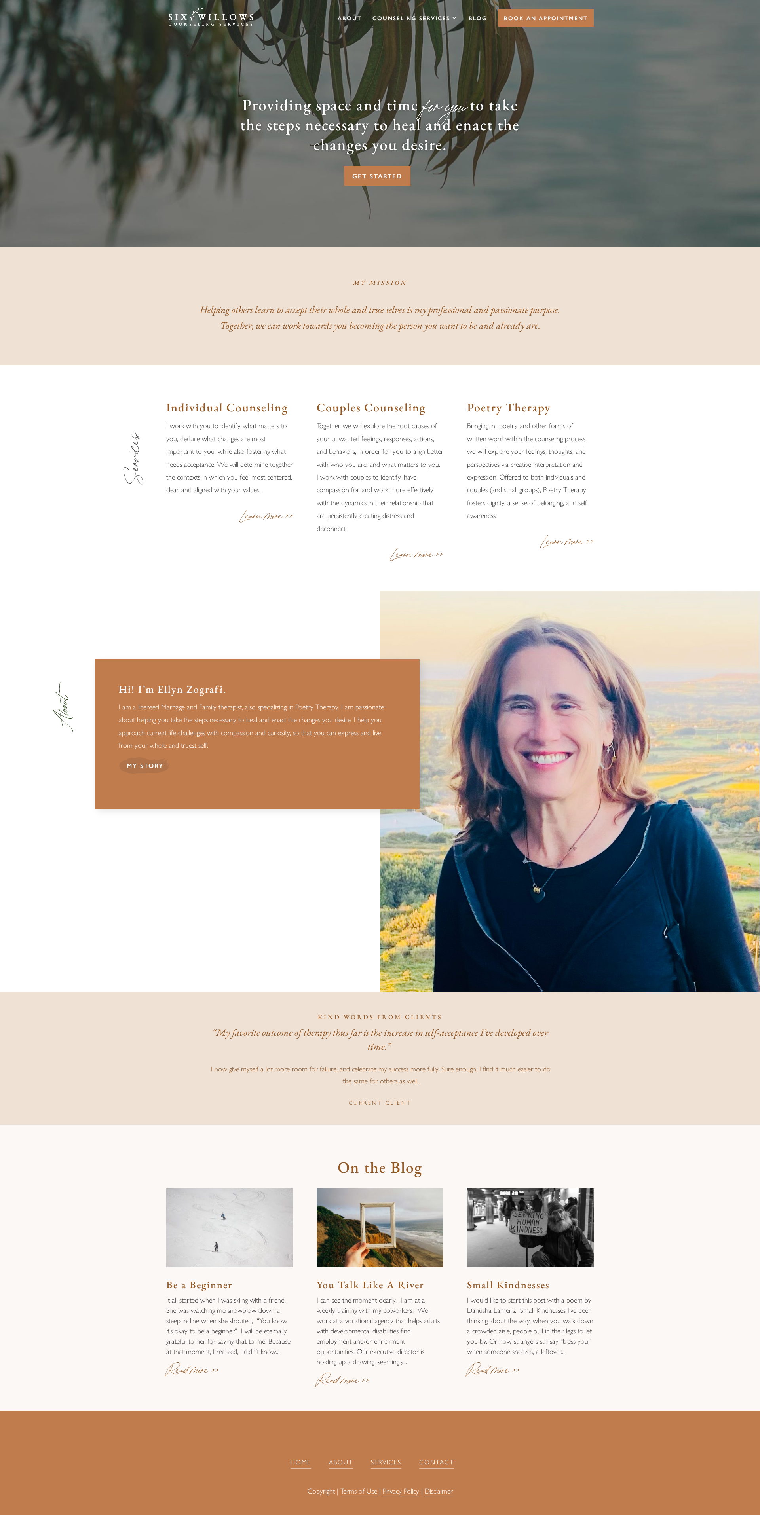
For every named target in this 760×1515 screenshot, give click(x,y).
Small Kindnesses (508, 1284)
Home (301, 1461)
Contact (436, 1461)
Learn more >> (267, 518)
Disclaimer (439, 1491)
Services (386, 1461)
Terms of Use (358, 1491)
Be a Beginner (199, 1284)
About (350, 18)
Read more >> (192, 1372)
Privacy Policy (401, 1491)
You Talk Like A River (370, 1284)
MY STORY (145, 765)
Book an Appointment (546, 18)
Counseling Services (411, 18)
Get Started (377, 175)
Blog (478, 18)
